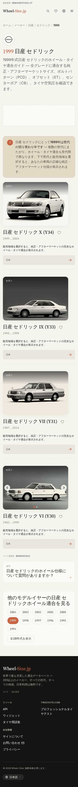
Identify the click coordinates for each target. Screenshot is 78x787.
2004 (13, 612)
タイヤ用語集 (11, 722)
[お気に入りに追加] (59, 232)
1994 (13, 629)
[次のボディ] (64, 488)
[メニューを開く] (72, 11)
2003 (25, 612)
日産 (31, 25)
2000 (63, 612)
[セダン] (34, 507)
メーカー (19, 25)
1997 (38, 620)
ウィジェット (11, 715)
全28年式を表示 (20, 638)
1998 (25, 620)
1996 (50, 620)
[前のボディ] (7, 488)
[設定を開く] (64, 11)
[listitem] (39, 260)
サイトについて (13, 736)
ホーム (7, 25)
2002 (38, 612)
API (5, 709)
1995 (63, 620)
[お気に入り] (56, 11)
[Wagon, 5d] (37, 507)
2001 (50, 612)
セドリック (43, 25)
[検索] (48, 11)
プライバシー (11, 749)
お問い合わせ (11, 743)
